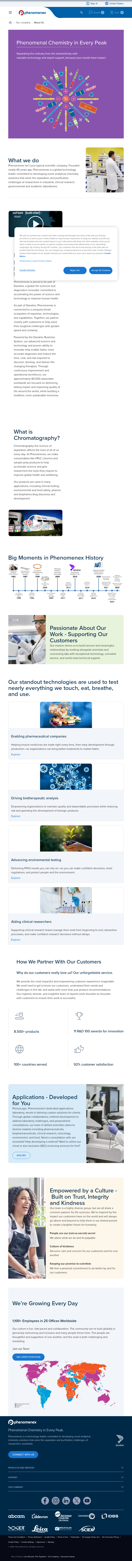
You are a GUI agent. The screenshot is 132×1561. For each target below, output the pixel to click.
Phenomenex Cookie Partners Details (36, 261)
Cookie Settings (27, 270)
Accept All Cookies (100, 270)
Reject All (75, 270)
